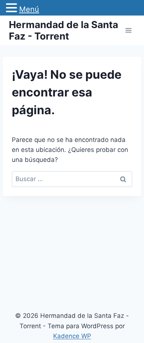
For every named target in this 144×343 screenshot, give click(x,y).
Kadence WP (72, 336)
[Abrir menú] (128, 30)
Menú (29, 9)
